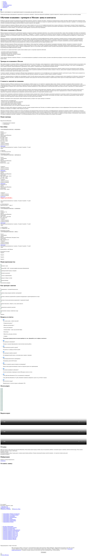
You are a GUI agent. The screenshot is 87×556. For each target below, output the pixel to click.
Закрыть (2, 252)
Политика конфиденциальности (44, 541)
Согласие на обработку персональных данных (44, 543)
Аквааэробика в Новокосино (9, 519)
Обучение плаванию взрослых (9, 537)
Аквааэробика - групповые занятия (10, 514)
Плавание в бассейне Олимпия (10, 527)
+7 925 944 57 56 (4, 506)
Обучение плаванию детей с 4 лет (10, 532)
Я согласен (43, 552)
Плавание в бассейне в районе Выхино (11, 529)
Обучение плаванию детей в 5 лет (10, 533)
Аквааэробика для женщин (9, 516)
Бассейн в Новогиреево (8, 526)
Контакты (5, 7)
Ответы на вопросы (7, 5)
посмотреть (3, 460)
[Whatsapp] (6, 509)
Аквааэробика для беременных (10, 517)
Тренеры (5, 2)
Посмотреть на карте (5, 153)
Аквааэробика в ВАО (7, 518)
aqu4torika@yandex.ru (5, 507)
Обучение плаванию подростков (10, 536)
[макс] (16, 509)
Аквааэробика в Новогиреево (9, 520)
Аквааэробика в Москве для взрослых (11, 513)
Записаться (3, 146)
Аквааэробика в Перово (8, 521)
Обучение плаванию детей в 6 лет (10, 534)
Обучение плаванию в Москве (9, 539)
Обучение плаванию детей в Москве (11, 531)
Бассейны (5, 3)
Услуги (4, 1)
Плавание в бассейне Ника (9, 528)
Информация (6, 6)
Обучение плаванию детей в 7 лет (10, 535)
